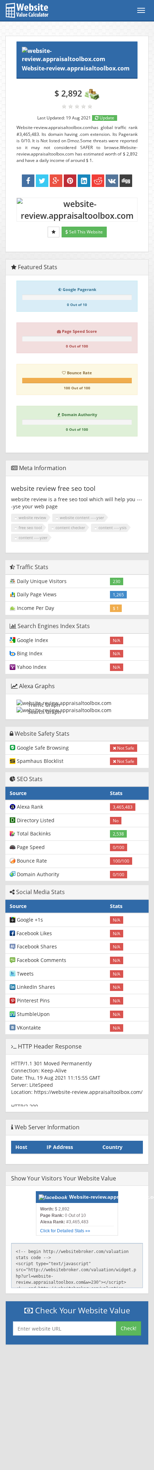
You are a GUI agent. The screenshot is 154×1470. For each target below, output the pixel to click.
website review (32, 517)
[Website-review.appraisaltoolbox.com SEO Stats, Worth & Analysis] (126, 180)
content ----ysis (112, 527)
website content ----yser (82, 517)
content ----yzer (33, 537)
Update (106, 118)
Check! (128, 1328)
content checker (70, 527)
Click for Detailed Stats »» (65, 1230)
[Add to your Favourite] (53, 232)
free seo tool (30, 527)
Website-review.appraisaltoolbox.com (76, 68)
